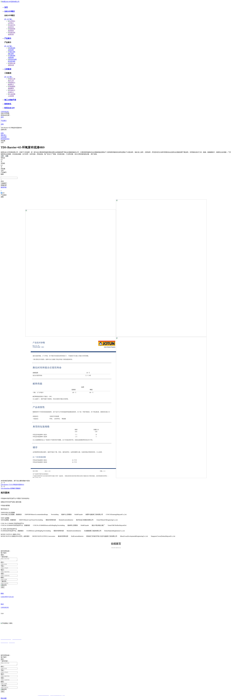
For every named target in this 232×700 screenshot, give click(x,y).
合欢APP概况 (9, 11)
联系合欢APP (9, 108)
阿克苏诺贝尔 (5, 139)
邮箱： (3, 577)
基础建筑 (11, 88)
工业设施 (11, 96)
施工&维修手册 (10, 100)
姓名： (3, 666)
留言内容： (5, 556)
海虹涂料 (11, 53)
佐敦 (2, 133)
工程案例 (7, 69)
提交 (2, 587)
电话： (3, 570)
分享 (3, 192)
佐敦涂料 (11, 50)
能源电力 (11, 84)
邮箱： (3, 682)
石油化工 (11, 92)
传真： (3, 573)
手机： (3, 566)
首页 (6, 7)
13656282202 (5, 111)
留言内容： (5, 661)
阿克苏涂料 (11, 61)
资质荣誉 (11, 30)
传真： (3, 678)
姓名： (3, 562)
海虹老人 (4, 135)
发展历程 (11, 34)
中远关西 (4, 137)
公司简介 (11, 23)
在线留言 (3, 183)
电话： (3, 674)
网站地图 (4, 698)
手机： (3, 670)
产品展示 (7, 38)
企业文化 (11, 27)
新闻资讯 (7, 104)
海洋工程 (11, 80)
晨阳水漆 (11, 65)
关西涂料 (11, 57)
